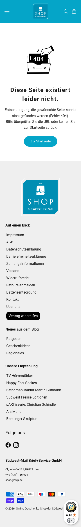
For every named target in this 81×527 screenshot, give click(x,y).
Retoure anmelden (20, 285)
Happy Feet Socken (21, 383)
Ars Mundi (14, 411)
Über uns (13, 307)
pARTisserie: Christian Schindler (31, 404)
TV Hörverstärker (19, 376)
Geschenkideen (18, 346)
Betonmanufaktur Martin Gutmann (33, 390)
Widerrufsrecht (17, 278)
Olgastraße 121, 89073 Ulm (22, 469)
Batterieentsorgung (21, 292)
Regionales (15, 353)
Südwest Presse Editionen (26, 397)
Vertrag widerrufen (23, 316)
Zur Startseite (40, 141)
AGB (9, 242)
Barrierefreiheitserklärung (26, 256)
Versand (12, 271)
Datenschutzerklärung (23, 249)
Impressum (15, 235)
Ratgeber (13, 339)
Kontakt (12, 299)
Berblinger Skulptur (21, 419)
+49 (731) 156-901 (16, 474)
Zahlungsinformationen (25, 263)
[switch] (71, 520)
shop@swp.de (13, 480)
